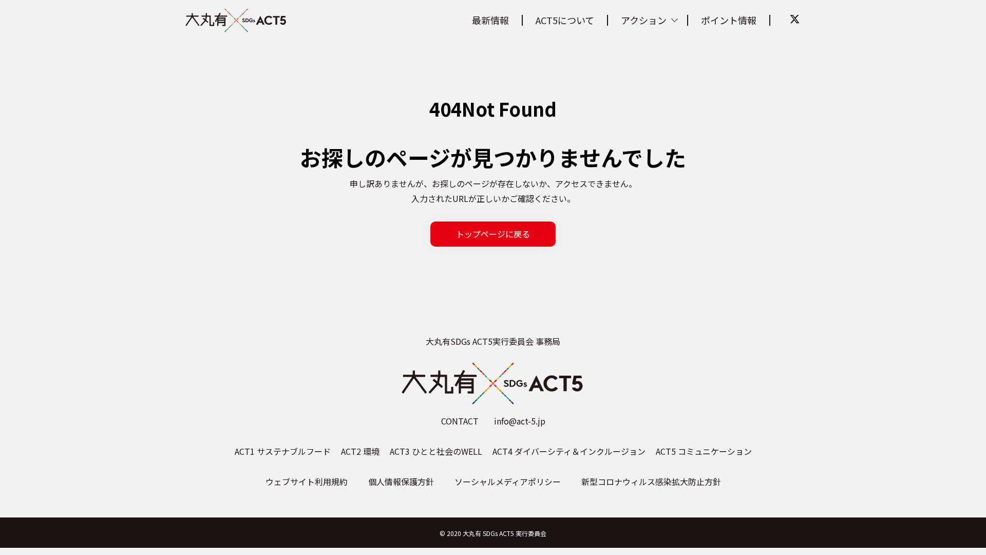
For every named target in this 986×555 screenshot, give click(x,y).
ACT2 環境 (360, 451)
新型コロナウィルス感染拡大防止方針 (651, 481)
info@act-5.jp (519, 421)
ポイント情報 (728, 20)
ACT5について (565, 20)
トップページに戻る (493, 234)
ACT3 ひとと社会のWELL (436, 451)
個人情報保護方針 (401, 481)
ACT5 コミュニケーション (704, 451)
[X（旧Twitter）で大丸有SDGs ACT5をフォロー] (794, 19)
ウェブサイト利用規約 (307, 481)
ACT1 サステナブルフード (283, 451)
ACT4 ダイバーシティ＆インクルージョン (569, 451)
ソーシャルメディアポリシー (507, 481)
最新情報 (490, 20)
